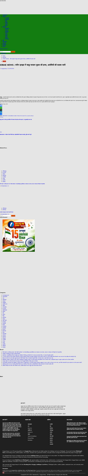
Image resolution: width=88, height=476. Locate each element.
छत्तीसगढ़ (4, 27)
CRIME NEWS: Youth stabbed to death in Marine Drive (12, 115)
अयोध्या (4, 301)
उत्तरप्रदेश (7, 18)
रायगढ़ (6, 37)
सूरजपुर (6, 30)
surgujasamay (4, 68)
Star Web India (64, 474)
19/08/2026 (4, 186)
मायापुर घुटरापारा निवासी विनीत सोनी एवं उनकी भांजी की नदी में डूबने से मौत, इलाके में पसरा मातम (77, 437)
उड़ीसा (6, 22)
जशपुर (6, 36)
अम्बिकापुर (7, 28)
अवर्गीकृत (4, 302)
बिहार (6, 21)
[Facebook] (44, 106)
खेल (3, 40)
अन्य (3, 298)
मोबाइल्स (4, 338)
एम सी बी (4, 172)
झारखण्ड (4, 322)
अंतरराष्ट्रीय (5, 15)
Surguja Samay (43, 474)
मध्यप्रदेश (7, 19)
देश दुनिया (4, 44)
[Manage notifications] (3, 473)
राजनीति (4, 177)
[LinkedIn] (44, 112)
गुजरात (6, 24)
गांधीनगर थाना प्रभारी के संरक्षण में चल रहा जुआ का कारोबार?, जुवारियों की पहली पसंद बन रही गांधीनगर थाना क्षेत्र (77, 429)
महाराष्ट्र (4, 336)
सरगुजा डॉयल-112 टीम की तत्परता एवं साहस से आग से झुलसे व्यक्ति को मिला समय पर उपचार (20, 361)
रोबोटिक (4, 345)
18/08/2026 (4, 214)
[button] (0, 50)
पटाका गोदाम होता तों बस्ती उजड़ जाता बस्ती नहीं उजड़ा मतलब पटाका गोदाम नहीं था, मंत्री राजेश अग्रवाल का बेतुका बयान (77, 433)
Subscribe (3, 53)
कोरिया (6, 33)
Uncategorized (6, 295)
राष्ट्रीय (4, 16)
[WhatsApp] (44, 108)
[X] (44, 110)
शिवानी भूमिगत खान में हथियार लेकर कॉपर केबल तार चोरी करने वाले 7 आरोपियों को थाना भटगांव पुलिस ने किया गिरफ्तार (77, 441)
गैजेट (3, 316)
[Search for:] (5, 51)
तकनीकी (4, 43)
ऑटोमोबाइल (5, 310)
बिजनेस (4, 46)
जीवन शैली (5, 42)
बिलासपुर (7, 39)
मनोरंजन (4, 335)
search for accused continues (28, 115)
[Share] (44, 114)
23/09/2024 (11, 68)
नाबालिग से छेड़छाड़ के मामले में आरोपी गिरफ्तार (6, 212)
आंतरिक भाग (5, 304)
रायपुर (6, 34)
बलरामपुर (7, 31)
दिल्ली (6, 25)
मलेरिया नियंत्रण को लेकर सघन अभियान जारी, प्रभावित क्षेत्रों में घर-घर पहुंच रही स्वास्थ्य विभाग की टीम (22, 365)
